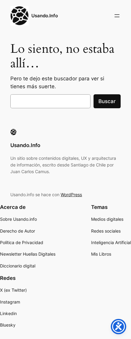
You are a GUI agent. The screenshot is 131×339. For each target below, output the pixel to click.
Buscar (107, 101)
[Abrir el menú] (117, 15)
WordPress (71, 194)
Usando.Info (44, 15)
